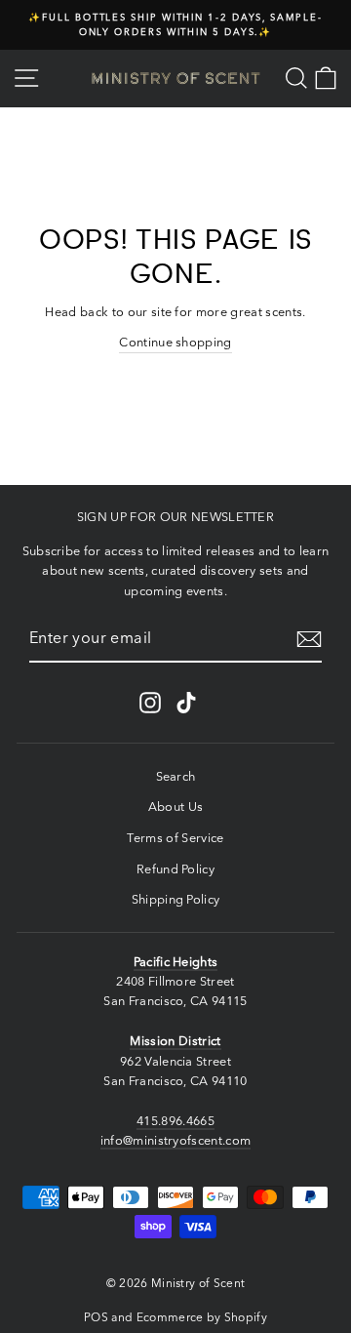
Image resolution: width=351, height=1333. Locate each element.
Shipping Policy (176, 899)
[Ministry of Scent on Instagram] (150, 702)
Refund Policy (175, 869)
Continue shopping (175, 342)
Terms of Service (175, 837)
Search (176, 776)
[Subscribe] (309, 639)
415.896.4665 (175, 1120)
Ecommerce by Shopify (201, 1317)
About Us (176, 806)
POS (96, 1317)
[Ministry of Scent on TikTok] (186, 702)
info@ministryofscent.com (176, 1140)
